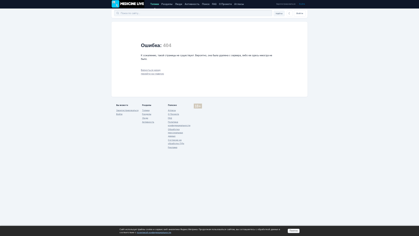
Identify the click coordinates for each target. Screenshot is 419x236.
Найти (279, 13)
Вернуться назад (151, 70)
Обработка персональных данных (175, 133)
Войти (302, 4)
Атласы (239, 4)
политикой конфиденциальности (154, 232)
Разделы (167, 4)
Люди (178, 4)
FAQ (214, 4)
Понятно (294, 230)
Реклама (172, 147)
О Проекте (225, 4)
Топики (154, 4)
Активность (192, 4)
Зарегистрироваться (285, 4)
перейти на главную (152, 73)
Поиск (206, 4)
